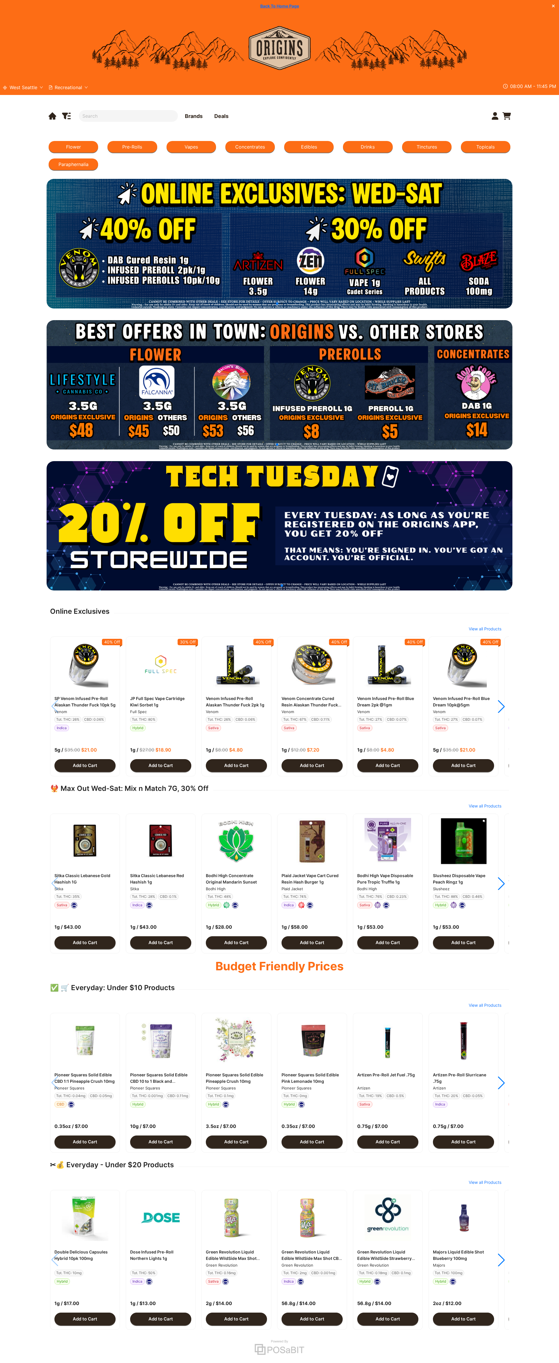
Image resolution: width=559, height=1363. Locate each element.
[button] (85, 664)
